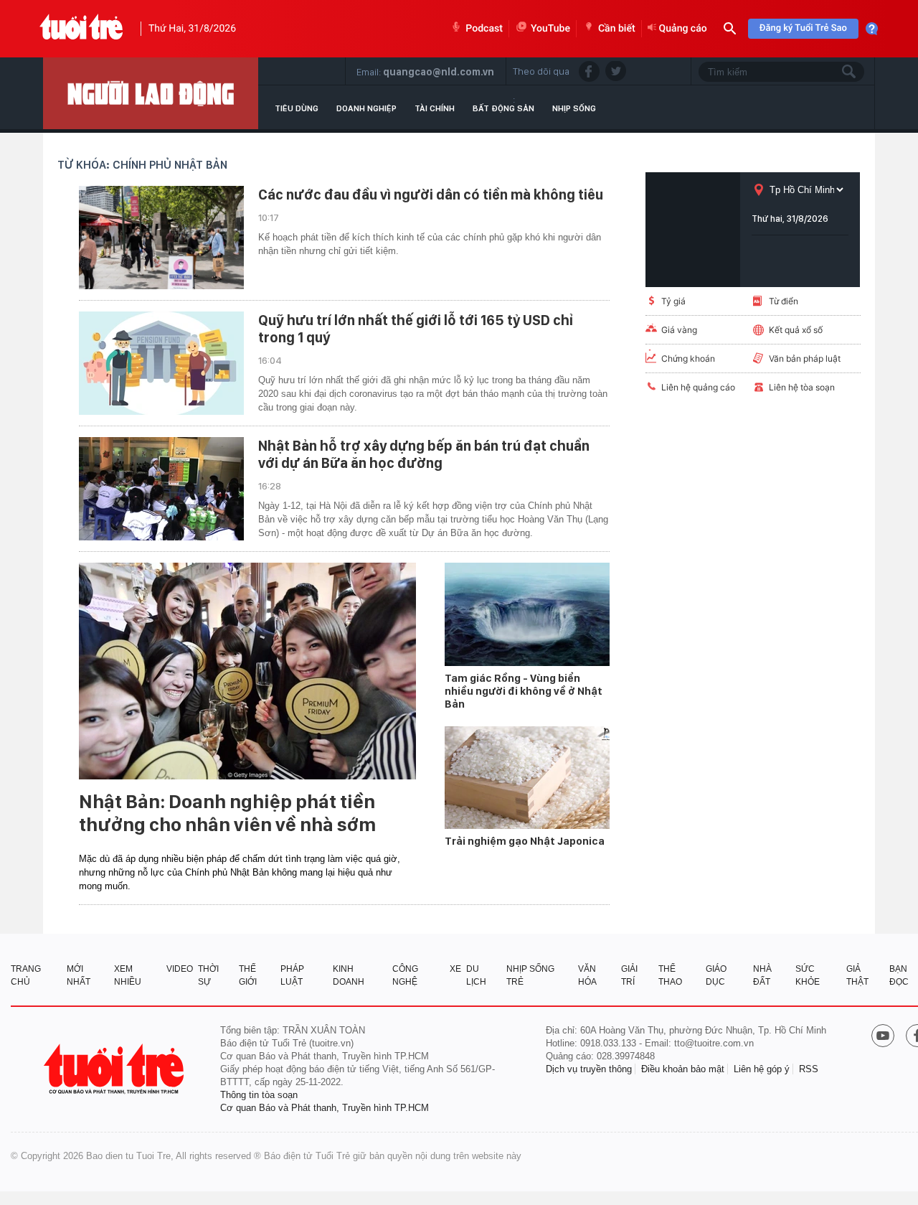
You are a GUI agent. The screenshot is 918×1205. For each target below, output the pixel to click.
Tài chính (435, 108)
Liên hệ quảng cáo (698, 387)
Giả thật (857, 975)
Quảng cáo (683, 28)
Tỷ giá (673, 301)
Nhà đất (762, 975)
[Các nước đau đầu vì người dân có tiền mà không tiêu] (161, 237)
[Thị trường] (150, 93)
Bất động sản (503, 108)
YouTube (550, 28)
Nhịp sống (574, 108)
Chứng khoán (688, 358)
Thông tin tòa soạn (259, 1094)
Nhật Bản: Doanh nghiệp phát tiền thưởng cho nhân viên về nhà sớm (227, 813)
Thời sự (208, 975)
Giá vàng (679, 329)
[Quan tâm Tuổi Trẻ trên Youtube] (882, 1037)
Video (179, 969)
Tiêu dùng (296, 108)
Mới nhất (78, 975)
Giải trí (629, 975)
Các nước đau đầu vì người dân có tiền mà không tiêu (430, 194)
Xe (455, 969)
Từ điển (783, 301)
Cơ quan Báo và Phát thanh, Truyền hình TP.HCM (324, 1107)
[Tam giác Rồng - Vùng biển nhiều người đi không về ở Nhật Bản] (527, 614)
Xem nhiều (127, 975)
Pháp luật (292, 975)
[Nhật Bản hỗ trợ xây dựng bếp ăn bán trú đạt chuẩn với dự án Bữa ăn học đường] (161, 488)
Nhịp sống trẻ (530, 975)
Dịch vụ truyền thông (589, 1069)
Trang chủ (26, 975)
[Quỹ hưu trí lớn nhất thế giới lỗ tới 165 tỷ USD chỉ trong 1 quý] (161, 363)
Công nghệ (405, 975)
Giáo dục (716, 975)
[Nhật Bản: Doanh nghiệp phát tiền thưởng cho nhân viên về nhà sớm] (247, 671)
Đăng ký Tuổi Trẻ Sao (803, 28)
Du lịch (476, 975)
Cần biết (616, 28)
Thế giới (248, 975)
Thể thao (670, 975)
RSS (808, 1069)
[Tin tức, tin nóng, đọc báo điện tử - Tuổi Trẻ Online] (81, 29)
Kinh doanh (348, 975)
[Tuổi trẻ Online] (115, 1069)
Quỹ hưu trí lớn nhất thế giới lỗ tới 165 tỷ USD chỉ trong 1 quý (415, 328)
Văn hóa (587, 975)
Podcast (484, 28)
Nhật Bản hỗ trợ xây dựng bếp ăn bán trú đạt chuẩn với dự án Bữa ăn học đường (424, 454)
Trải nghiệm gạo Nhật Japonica (525, 841)
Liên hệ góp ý (762, 1069)
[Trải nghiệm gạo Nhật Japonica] (527, 778)
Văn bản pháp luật (805, 358)
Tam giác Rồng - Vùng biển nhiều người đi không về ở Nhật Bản (523, 691)
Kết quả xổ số (796, 329)
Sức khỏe (807, 975)
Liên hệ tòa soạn (802, 387)
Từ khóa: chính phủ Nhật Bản (142, 165)
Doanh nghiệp (366, 108)
